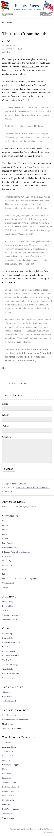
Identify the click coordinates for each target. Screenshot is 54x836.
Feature (5, 525)
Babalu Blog (7, 633)
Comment (6, 436)
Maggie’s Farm (8, 791)
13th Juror (6, 692)
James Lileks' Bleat (9, 782)
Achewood (6, 742)
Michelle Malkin (9, 800)
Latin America (7, 543)
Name (6, 403)
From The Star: (25, 99)
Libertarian (6, 556)
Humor (5, 538)
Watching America (9, 619)
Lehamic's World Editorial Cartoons (16, 552)
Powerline (6, 804)
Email (5, 414)
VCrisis (5, 610)
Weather (5, 587)
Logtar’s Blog (7, 606)
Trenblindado (7, 669)
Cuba (7, 52)
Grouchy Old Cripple (10, 764)
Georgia (5, 534)
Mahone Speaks (8, 560)
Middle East (7, 565)
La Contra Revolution (10, 655)
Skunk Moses (7, 724)
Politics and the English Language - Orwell (19, 506)
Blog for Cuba (7, 638)
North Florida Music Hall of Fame (15, 719)
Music (4, 569)
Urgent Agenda (8, 818)
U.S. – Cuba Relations (10, 673)
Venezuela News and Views (12, 615)
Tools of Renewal (9, 701)
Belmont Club (7, 755)
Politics (5, 574)
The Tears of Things (10, 664)
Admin (47, 832)
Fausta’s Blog (7, 601)
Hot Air (5, 769)
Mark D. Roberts (8, 795)
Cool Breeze (7, 696)
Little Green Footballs (10, 786)
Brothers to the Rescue (11, 642)
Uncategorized (8, 583)
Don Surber (6, 760)
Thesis (48, 829)
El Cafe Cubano (8, 651)
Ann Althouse (7, 751)
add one (22, 383)
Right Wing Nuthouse (10, 809)
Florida (5, 529)
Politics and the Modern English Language (19, 578)
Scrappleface (7, 813)
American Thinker (9, 747)
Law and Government (10, 547)
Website (6, 425)
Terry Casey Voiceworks (11, 728)
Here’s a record (19, 483)
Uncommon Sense (9, 677)
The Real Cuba (29, 66)
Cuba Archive (7, 646)
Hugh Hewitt (7, 773)
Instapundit (6, 778)
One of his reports (41, 166)
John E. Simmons (9, 715)
